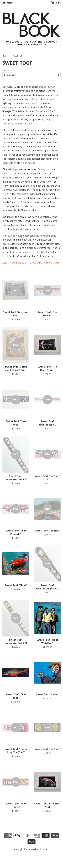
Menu (9, 2)
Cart (58, 2)
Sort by (5, 70)
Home (4, 56)
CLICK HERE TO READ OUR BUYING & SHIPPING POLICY (37, 43)
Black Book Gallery (39, 849)
